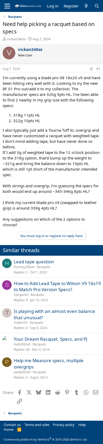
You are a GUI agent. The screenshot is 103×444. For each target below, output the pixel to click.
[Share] (91, 69)
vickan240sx (16, 39)
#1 (98, 68)
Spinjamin (21, 294)
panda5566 (22, 372)
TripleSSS (20, 322)
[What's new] (86, 6)
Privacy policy (63, 424)
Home (8, 429)
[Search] (97, 6)
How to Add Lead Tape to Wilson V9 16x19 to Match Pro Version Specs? (57, 286)
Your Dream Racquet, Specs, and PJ (50, 339)
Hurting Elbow (24, 267)
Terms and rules (37, 424)
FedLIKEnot (22, 344)
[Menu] (7, 6)
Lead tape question (34, 262)
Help (82, 424)
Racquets (43, 267)
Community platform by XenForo (45, 439)
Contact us (12, 424)
